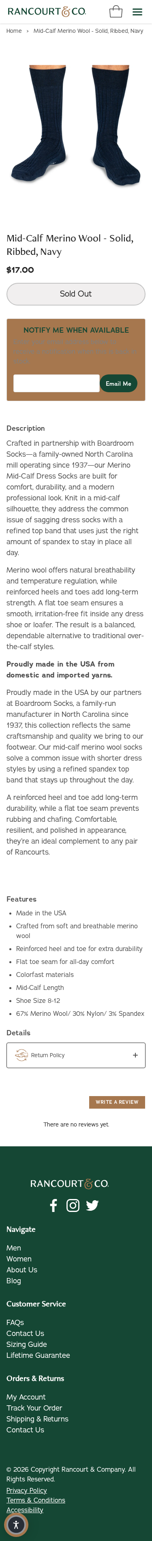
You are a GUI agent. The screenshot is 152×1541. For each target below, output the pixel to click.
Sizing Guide (26, 1344)
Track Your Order (34, 1408)
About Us (21, 1270)
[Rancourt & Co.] (47, 11)
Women (19, 1259)
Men (13, 1248)
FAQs (15, 1322)
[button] (76, 1055)
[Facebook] (53, 1205)
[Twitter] (92, 1205)
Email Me (118, 384)
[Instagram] (72, 1205)
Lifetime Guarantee (38, 1355)
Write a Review (117, 1102)
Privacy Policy (26, 1490)
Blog (13, 1281)
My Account (26, 1397)
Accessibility (24, 1510)
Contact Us (25, 1333)
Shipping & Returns (37, 1419)
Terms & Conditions (35, 1500)
